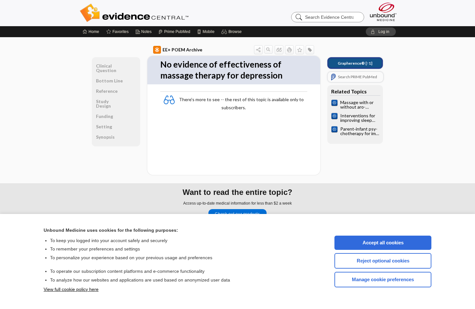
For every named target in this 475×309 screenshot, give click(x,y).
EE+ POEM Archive (182, 49)
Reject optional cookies (383, 260)
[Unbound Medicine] (383, 12)
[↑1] (355, 63)
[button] (232, 31)
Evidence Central (160, 13)
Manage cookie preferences (383, 279)
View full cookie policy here (71, 289)
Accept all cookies (383, 242)
